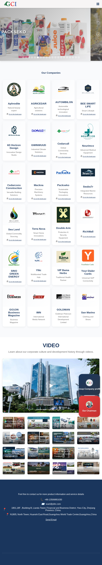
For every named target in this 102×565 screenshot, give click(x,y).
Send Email (51, 520)
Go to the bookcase (15, 114)
